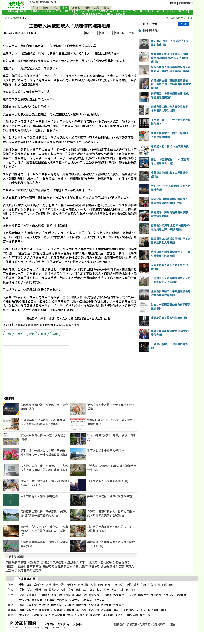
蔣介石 (74, 566)
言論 (29, 589)
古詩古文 (148, 11)
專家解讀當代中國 (62, 615)
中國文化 (114, 11)
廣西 (24, 562)
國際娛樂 (81, 605)
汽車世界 (69, 610)
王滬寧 (31, 566)
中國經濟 (91, 562)
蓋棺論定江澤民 (41, 615)
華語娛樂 (44, 605)
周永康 (19, 570)
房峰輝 (114, 566)
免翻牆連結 (185, 3)
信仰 (157, 584)
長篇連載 (109, 14)
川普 (37, 562)
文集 (70, 589)
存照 (114, 589)
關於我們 (119, 624)
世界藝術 (86, 14)
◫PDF (189, 18)
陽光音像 (145, 615)
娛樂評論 (94, 605)
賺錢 (43, 334)
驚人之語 (54, 589)
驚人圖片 (24, 615)
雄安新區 (63, 566)
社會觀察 (56, 610)
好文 (92, 589)
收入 (20, 334)
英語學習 (74, 14)
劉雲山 (105, 566)
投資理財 (160, 11)
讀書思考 (183, 11)
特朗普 (9, 566)
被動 (31, 334)
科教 (107, 584)
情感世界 (44, 610)
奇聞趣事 (106, 610)
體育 (136, 584)
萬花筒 (117, 610)
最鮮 (22, 610)
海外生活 (69, 11)
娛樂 (87, 7)
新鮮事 (76, 7)
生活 (64, 7)
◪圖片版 (180, 18)
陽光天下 (120, 615)
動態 (63, 589)
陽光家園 (132, 615)
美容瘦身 (137, 11)
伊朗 (8, 562)
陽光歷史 (95, 615)
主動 (8, 334)
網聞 (100, 584)
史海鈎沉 (35, 11)
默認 (131, 33)
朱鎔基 (16, 562)
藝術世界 (126, 11)
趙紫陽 (9, 570)
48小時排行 (150, 30)
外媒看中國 (40, 589)
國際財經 (83, 584)
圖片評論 (131, 589)
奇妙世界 (128, 610)
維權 (129, 584)
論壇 (96, 7)
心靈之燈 (57, 11)
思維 (55, 334)
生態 (143, 584)
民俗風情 (153, 610)
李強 (38, 566)
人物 (93, 584)
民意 (121, 589)
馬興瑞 (44, 562)
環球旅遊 (141, 610)
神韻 (30, 562)
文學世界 (97, 14)
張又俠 (117, 562)
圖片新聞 (120, 14)
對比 (106, 589)
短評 (85, 589)
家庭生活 (46, 11)
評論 (55, 7)
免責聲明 (145, 624)
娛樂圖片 (118, 605)
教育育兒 (103, 11)
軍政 (29, 584)
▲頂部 (172, 624)
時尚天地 (94, 610)
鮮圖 (163, 610)
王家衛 (28, 570)
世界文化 (171, 11)
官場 (114, 584)
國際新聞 (71, 584)
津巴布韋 (94, 566)
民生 (121, 584)
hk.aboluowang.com (43, 1)
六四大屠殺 (105, 562)
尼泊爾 (37, 570)
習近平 (80, 562)
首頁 (35, 7)
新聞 (45, 7)
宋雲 (43, 318)
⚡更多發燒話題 (15, 556)
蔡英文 (130, 566)
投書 (99, 589)
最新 (22, 584)
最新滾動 (12, 11)
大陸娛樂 (31, 605)
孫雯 (54, 566)
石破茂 (46, 566)
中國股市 (20, 566)
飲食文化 (31, 610)
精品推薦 (106, 605)
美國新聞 (39, 584)
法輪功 (126, 562)
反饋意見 (132, 624)
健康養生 (23, 11)
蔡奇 (122, 566)
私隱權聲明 (159, 624)
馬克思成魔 (57, 562)
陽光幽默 (107, 615)
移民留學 (81, 610)
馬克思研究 (81, 615)
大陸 (48, 584)
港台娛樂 (69, 605)
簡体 (173, 3)
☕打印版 (170, 18)
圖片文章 (99, 600)
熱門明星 (56, 605)
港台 (150, 584)
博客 (106, 7)
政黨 (78, 589)
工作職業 (92, 11)
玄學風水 (80, 11)
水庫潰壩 (70, 562)
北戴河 (83, 566)
